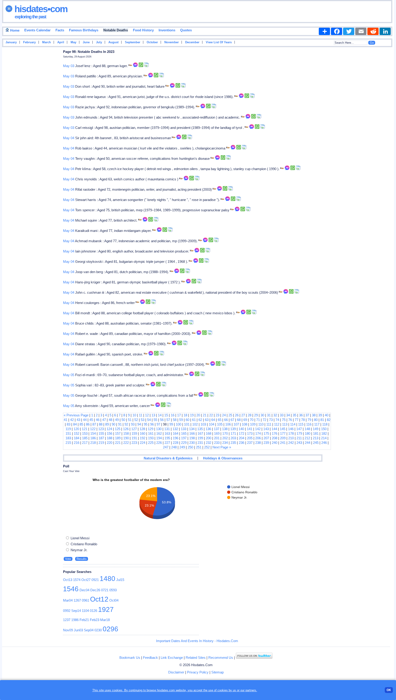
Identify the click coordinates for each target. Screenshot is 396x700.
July (99, 42)
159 (134, 433)
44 (85, 420)
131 (167, 429)
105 (220, 424)
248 (174, 447)
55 (155, 420)
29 (256, 415)
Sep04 (89, 630)
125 (117, 429)
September (132, 42)
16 (172, 415)
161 (151, 433)
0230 (98, 630)
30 (262, 415)
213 (315, 438)
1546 (71, 589)
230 (192, 443)
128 (142, 429)
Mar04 (68, 600)
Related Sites (196, 657)
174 (258, 433)
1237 (66, 620)
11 (140, 415)
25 (230, 415)
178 (291, 433)
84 (75, 424)
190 (126, 438)
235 (233, 443)
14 (160, 415)
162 (159, 433)
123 (101, 429)
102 (195, 424)
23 (217, 415)
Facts (59, 30)
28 (249, 415)
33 (281, 415)
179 (299, 433)
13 (153, 415)
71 (258, 420)
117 (316, 424)
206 (258, 438)
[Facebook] (336, 31)
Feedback (150, 657)
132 (175, 429)
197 (184, 438)
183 (68, 438)
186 (93, 438)
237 (250, 443)
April (60, 42)
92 (126, 424)
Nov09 (68, 630)
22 (211, 415)
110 (261, 424)
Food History (143, 30)
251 (198, 447)
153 (85, 433)
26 (237, 415)
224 (142, 443)
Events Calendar (37, 30)
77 (296, 420)
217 (85, 443)
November (171, 42)
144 (274, 429)
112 (276, 424)
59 (181, 420)
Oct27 (86, 580)
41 (65, 420)
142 (258, 429)
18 (185, 415)
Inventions (167, 30)
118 (324, 424)
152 (76, 433)
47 (104, 420)
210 (291, 438)
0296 (110, 629)
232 (208, 443)
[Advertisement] (380, 122)
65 (219, 420)
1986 (75, 620)
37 (307, 415)
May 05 (68, 375)
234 (225, 443)
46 (97, 420)
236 (241, 443)
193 (151, 438)
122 (93, 429)
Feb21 (84, 620)
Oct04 (113, 600)
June (86, 42)
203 (233, 438)
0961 (85, 600)
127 (134, 429)
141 (249, 429)
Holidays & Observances (222, 458)
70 (251, 420)
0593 (113, 590)
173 (250, 433)
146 (291, 429)
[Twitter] (349, 31)
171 (233, 433)
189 (118, 438)
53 (142, 420)
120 (76, 429)
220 (109, 443)
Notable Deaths (115, 30)
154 (93, 433)
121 (84, 429)
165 (184, 433)
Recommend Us (220, 657)
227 (167, 443)
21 (204, 415)
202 (225, 438)
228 (175, 443)
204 (241, 438)
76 (290, 420)
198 (192, 438)
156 (109, 433)
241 (283, 443)
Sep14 (76, 611)
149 (315, 429)
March (46, 42)
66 (226, 420)
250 (190, 447)
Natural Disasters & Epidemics (168, 458)
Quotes (186, 30)
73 (271, 420)
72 (264, 420)
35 (294, 415)
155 (101, 433)
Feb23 (94, 620)
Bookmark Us (129, 657)
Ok (389, 690)
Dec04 (84, 590)
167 (200, 433)
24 (224, 415)
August (113, 42)
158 (126, 433)
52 (136, 420)
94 (139, 424)
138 (225, 429)
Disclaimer (176, 672)
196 (175, 438)
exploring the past (30, 16)
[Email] (361, 31)
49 (117, 420)
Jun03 (78, 630)
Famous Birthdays (83, 30)
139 (233, 429)
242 (291, 443)
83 (68, 424)
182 (324, 433)
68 (239, 420)
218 (93, 443)
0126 (93, 611)
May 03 (68, 66)
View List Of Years (219, 42)
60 (187, 420)
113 (284, 424)
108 (244, 424)
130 (159, 429)
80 (316, 420)
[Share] (324, 31)
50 (123, 420)
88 (100, 424)
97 (158, 424)
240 (274, 443)
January (11, 42)
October (152, 42)
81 (322, 420)
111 (268, 424)
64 (213, 420)
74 (277, 420)
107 (236, 424)
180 (307, 433)
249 (182, 447)
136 (208, 429)
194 (159, 438)
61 (194, 420)
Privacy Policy (198, 672)
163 (167, 433)
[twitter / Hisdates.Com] (254, 657)
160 (142, 433)
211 (299, 438)
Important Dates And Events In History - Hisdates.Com (197, 641)
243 (299, 443)
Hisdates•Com (40, 9)
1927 (106, 609)
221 (118, 443)
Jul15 (120, 580)
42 (72, 420)
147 (299, 429)
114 (292, 424)
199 (200, 438)
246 (324, 443)
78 (303, 420)
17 (179, 415)
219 (101, 443)
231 (200, 443)
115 (300, 424)
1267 (77, 600)
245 (316, 443)
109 (253, 424)
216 (76, 443)
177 (283, 433)
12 (147, 415)
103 (203, 424)
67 (232, 420)
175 (266, 433)
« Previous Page (76, 415)
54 (149, 420)
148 (307, 429)
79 (309, 420)
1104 (85, 611)
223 (134, 443)
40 (326, 415)
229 (184, 443)
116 (308, 424)
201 (217, 438)
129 (150, 429)
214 (324, 438)
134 (192, 429)
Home (14, 30)
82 (328, 420)
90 (113, 424)
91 (120, 424)
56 (162, 420)
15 (166, 415)
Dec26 (95, 590)
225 (151, 443)
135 (200, 429)
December (192, 42)
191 (134, 438)
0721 (104, 590)
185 (85, 438)
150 (324, 429)
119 (68, 429)
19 (192, 415)
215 (68, 443)
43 (78, 420)
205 (250, 438)
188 (109, 438)
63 (207, 420)
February (29, 42)
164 (175, 433)
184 (76, 438)
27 (243, 415)
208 (274, 438)
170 (225, 433)
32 (275, 415)
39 (320, 415)
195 (167, 438)
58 (174, 420)
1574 (76, 580)
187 (101, 438)
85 (81, 424)
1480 (107, 578)
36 (301, 415)
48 (110, 420)
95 (145, 424)
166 (192, 433)
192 (142, 438)
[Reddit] (373, 31)
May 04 (68, 138)
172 (241, 433)
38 (314, 415)
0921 (95, 580)
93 (133, 424)
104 (211, 424)
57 (168, 420)
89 (107, 424)
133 (183, 429)
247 (165, 447)
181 (316, 433)
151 (68, 433)
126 (126, 429)
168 (208, 433)
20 (198, 415)
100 (178, 424)
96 (152, 424)
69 (245, 420)
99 (171, 424)
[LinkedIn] (385, 31)
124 (109, 429)
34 (288, 415)
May (73, 42)
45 (91, 420)
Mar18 (105, 620)
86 (88, 424)
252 (207, 447)
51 (130, 420)
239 (266, 443)
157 (118, 433)
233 (217, 443)
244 (307, 443)
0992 (66, 611)
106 (228, 424)
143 (266, 429)
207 (266, 438)
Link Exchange (172, 657)
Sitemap (217, 672)
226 (159, 443)
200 (208, 438)
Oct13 (67, 580)
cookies (222, 690)
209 (283, 438)
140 (241, 429)
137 (216, 429)
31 (269, 415)
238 (258, 443)
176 (274, 433)
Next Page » (221, 447)
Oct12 (99, 599)
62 (200, 420)
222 (126, 443)
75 (284, 420)
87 (94, 424)
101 (187, 424)
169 (217, 433)
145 (282, 429)
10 (134, 415)
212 (307, 438)
